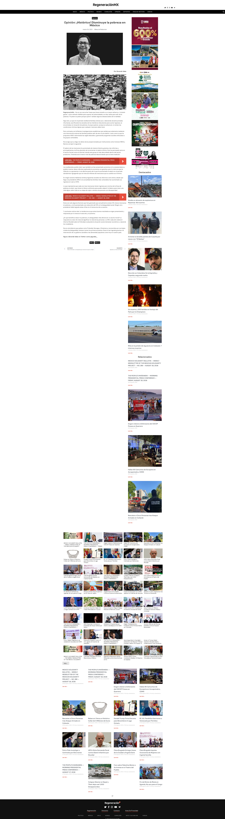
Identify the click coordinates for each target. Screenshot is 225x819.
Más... (66, 663)
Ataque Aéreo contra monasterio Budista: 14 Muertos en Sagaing (133, 658)
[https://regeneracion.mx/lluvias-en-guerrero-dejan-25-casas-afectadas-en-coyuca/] (92, 603)
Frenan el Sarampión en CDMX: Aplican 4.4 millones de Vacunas (133, 592)
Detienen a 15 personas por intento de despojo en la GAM (112, 625)
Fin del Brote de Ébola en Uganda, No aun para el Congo (73, 592)
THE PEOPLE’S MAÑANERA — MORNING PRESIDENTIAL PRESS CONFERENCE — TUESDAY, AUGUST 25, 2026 (72, 625)
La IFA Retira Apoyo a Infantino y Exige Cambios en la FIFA (73, 608)
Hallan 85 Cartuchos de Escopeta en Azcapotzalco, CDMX (132, 544)
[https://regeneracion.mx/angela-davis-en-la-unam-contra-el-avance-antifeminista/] (112, 587)
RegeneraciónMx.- (69, 112)
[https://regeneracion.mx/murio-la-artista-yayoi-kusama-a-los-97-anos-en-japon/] (92, 587)
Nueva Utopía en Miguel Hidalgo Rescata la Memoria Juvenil (113, 608)
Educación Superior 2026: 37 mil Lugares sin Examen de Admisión (92, 642)
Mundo (99, 12)
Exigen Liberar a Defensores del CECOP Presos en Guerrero (113, 544)
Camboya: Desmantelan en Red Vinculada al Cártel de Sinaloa (153, 657)
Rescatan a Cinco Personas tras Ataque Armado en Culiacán (153, 544)
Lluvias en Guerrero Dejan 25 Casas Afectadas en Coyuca (92, 608)
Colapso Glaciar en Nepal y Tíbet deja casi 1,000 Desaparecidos (132, 577)
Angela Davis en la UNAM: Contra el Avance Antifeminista (113, 592)
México (82, 12)
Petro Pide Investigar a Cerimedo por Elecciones (131, 560)
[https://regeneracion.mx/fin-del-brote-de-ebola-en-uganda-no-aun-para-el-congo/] (72, 587)
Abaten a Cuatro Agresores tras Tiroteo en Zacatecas (153, 592)
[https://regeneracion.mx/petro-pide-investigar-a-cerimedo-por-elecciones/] (133, 554)
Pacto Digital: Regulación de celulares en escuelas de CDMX (73, 641)
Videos (149, 12)
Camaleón (108, 12)
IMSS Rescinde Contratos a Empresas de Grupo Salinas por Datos (93, 625)
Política (91, 12)
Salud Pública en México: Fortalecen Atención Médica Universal (152, 609)
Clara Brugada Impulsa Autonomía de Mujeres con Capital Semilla (92, 577)
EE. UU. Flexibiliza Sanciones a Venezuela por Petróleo (112, 560)
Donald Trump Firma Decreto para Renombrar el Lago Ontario (92, 561)
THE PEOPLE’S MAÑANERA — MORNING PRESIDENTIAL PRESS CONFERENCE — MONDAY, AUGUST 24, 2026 (112, 642)
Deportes (126, 12)
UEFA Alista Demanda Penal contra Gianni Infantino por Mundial (152, 561)
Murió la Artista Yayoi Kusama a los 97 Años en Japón (93, 592)
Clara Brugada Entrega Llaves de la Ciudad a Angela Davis (72, 576)
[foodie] (145, 168)
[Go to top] (221, 815)
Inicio (75, 12)
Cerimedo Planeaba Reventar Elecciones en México (92, 657)
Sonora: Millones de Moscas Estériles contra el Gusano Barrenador (152, 625)
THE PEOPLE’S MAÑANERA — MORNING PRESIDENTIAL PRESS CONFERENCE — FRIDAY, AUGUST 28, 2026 (143, 378)
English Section (138, 12)
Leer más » (130, 207)
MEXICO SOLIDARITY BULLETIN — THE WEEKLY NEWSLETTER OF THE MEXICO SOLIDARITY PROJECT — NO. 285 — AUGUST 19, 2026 (73, 658)
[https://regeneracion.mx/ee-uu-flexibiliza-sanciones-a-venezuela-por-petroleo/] (112, 554)
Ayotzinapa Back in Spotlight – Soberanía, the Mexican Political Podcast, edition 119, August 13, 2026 (133, 642)
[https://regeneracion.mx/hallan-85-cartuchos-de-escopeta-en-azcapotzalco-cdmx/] (133, 538)
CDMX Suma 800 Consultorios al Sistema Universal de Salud (133, 608)
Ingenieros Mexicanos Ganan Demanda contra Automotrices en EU (113, 658)
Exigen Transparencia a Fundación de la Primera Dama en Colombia (133, 625)
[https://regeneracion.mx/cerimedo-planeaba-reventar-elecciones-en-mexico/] (92, 652)
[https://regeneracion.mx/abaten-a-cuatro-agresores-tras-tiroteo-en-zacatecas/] (153, 587)
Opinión (117, 12)
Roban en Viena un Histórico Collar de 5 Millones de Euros (72, 560)
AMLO (92, 243)
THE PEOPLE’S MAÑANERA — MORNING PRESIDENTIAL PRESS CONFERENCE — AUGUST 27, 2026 (112, 577)
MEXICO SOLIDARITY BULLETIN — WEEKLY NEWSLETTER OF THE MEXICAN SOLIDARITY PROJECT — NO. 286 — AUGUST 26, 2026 (144, 363)
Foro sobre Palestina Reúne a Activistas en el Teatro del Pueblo (152, 577)
